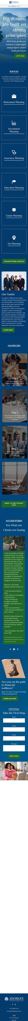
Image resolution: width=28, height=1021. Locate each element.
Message (14, 744)
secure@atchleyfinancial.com (14, 1011)
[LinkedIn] (15, 1004)
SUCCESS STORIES (14, 521)
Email (14, 726)
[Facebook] (12, 1004)
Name (14, 717)
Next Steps (14, 756)
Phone (14, 735)
